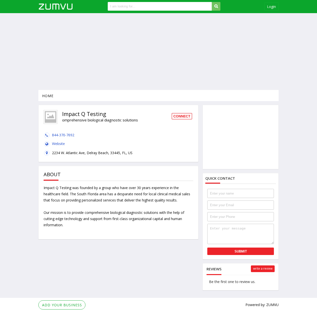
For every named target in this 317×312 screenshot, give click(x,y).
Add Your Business (62, 305)
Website (58, 143)
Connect (181, 116)
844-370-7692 (63, 135)
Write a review (262, 268)
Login (271, 6)
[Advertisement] (158, 51)
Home (47, 95)
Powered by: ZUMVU (262, 304)
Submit (241, 251)
